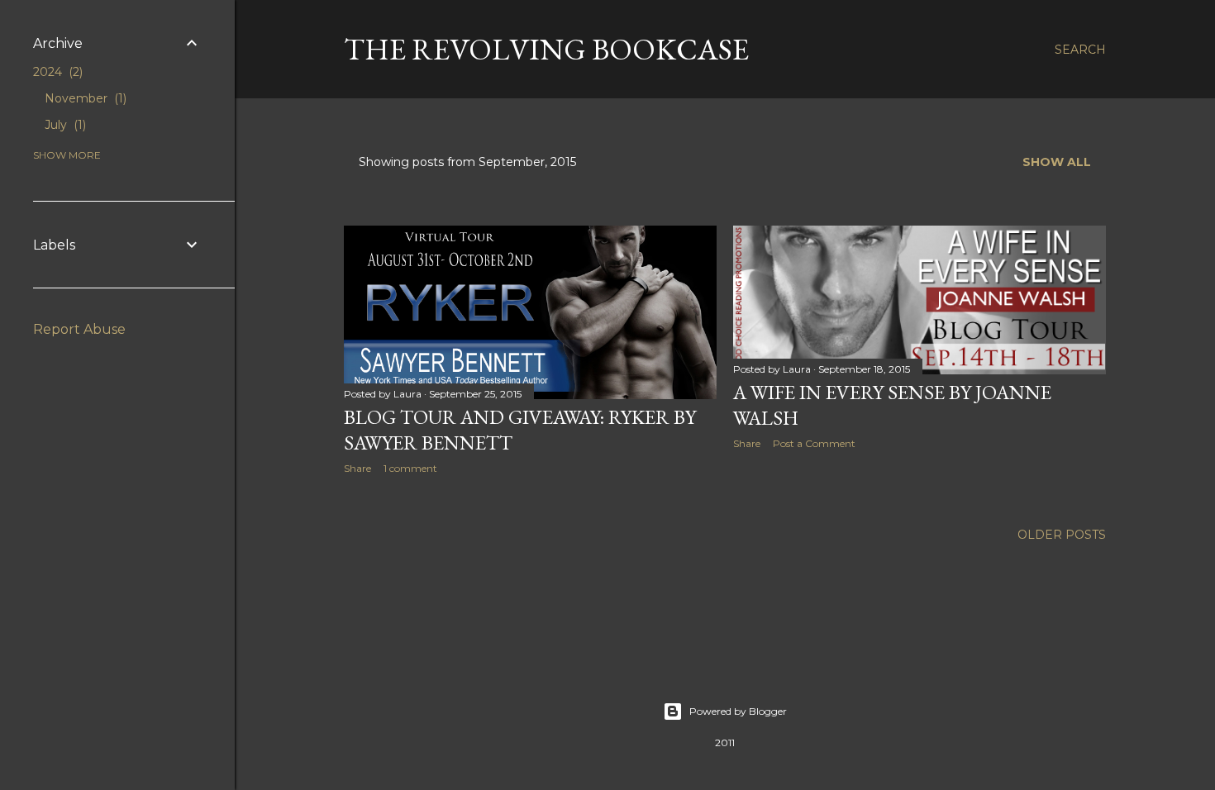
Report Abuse (79, 329)
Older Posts (1061, 534)
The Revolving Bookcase (546, 49)
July (64, 124)
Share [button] (357, 468)
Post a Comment (814, 443)
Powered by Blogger (738, 711)
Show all (1056, 162)
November (84, 98)
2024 (56, 71)
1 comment (410, 468)
